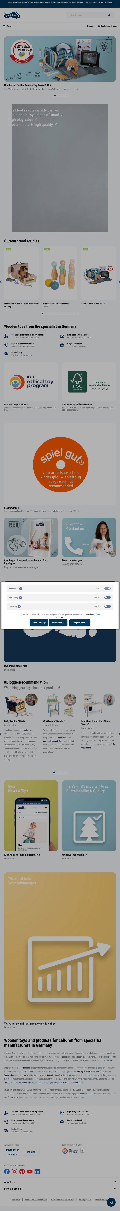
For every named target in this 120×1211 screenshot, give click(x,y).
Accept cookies (58, 622)
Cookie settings (39, 622)
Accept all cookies (79, 622)
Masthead (60, 617)
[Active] (107, 588)
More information (93, 614)
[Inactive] (107, 597)
